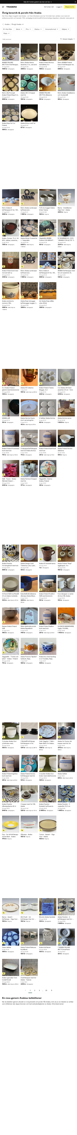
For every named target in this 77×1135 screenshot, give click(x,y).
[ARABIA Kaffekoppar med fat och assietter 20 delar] (66, 260)
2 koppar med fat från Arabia (28, 805)
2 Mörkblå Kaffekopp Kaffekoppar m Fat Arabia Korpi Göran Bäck (29, 742)
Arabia (7, 24)
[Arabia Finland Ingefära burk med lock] (10, 763)
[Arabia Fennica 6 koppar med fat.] (29, 468)
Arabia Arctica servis (64, 418)
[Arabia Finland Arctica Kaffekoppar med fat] (29, 763)
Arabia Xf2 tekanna (27, 388)
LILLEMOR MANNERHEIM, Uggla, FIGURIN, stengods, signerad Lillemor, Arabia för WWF (66, 627)
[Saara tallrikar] (10, 937)
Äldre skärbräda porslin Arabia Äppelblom (28, 627)
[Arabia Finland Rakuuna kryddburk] (29, 937)
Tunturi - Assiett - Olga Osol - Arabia (47, 835)
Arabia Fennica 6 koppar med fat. (29, 480)
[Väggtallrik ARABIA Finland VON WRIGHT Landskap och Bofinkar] (47, 227)
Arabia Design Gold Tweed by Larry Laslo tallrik (28, 565)
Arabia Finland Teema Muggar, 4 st (46, 389)
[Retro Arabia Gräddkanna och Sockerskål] (66, 82)
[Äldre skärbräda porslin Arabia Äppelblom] (29, 616)
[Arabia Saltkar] (66, 763)
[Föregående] (26, 990)
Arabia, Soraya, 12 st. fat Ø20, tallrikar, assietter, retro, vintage (10, 239)
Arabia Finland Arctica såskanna (65, 449)
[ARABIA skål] (10, 407)
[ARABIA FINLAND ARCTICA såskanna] (47, 82)
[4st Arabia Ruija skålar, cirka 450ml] (47, 290)
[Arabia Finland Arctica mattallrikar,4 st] (47, 52)
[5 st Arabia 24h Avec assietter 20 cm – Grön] (66, 377)
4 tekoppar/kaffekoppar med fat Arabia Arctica (29, 449)
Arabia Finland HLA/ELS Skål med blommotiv (47, 595)
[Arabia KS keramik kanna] (47, 553)
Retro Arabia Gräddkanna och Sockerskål (66, 94)
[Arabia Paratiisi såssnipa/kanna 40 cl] (10, 793)
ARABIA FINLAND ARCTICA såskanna (45, 94)
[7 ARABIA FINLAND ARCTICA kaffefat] (66, 937)
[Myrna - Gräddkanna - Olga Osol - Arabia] (66, 197)
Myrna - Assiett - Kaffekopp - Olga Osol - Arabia (10, 918)
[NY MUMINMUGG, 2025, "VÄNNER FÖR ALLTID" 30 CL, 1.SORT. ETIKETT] (66, 227)
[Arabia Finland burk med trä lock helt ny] (10, 260)
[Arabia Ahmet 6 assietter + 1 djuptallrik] (29, 227)
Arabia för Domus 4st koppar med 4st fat (65, 742)
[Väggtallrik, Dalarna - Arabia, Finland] (47, 468)
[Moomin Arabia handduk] (47, 906)
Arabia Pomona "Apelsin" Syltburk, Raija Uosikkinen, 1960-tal (29, 658)
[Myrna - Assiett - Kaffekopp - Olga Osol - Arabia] (10, 906)
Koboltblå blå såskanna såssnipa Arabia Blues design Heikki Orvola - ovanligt (28, 595)
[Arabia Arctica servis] (66, 407)
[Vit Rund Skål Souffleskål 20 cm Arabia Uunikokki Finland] (10, 583)
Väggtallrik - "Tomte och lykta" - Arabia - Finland (10, 658)
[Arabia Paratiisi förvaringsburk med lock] (10, 553)
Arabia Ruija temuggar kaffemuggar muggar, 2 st (28, 302)
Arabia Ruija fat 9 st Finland (8, 124)
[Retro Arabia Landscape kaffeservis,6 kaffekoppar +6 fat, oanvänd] (29, 197)
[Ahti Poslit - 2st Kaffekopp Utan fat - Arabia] (29, 906)
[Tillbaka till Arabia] (3, 24)
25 (46, 990)
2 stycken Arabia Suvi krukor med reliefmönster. (47, 775)
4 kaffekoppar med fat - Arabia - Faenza (29, 979)
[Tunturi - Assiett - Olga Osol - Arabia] (47, 824)
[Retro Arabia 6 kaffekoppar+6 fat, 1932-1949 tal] (10, 197)
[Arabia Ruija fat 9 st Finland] (10, 112)
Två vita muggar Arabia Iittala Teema (47, 209)
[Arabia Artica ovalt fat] (29, 112)
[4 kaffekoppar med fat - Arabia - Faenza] (29, 967)
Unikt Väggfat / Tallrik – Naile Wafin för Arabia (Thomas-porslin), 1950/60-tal (47, 742)
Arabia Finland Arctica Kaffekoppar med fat (28, 775)
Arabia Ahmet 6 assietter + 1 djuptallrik (29, 239)
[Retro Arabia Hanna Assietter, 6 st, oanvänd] (29, 52)
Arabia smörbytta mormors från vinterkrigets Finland (9, 302)
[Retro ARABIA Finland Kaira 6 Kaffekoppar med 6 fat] (66, 52)
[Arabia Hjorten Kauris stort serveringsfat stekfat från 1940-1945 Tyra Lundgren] (29, 407)
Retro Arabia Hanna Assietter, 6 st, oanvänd (29, 63)
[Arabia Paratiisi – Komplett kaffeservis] (47, 793)
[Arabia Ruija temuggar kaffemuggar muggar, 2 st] (29, 290)
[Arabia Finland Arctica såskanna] (66, 438)
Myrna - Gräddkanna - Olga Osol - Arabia (65, 209)
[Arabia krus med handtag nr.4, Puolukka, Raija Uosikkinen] (47, 646)
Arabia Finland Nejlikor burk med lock (46, 627)
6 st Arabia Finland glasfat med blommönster (10, 389)
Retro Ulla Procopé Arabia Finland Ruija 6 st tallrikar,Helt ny (10, 94)
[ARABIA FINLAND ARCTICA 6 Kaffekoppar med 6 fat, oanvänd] (10, 52)
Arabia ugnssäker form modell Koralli (9, 979)
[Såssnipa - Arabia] (29, 824)
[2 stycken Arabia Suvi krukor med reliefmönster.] (47, 763)
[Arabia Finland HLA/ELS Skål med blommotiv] (47, 583)
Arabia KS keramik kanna (47, 563)
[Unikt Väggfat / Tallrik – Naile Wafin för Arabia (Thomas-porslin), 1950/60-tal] (47, 731)
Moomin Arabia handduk (47, 917)
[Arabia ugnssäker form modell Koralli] (10, 967)
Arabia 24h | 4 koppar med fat (28, 94)
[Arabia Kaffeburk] (47, 937)
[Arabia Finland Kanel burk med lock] (47, 438)
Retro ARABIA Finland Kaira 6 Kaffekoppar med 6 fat (66, 64)
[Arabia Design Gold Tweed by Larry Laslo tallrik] (29, 553)
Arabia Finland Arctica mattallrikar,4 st (46, 63)
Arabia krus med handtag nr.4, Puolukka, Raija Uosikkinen (47, 658)
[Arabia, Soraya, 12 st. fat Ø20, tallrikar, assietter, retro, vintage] (10, 227)
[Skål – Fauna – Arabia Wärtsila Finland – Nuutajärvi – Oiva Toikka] (10, 468)
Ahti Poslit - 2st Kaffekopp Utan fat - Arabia (28, 918)
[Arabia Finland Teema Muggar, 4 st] (47, 377)
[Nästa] (51, 990)
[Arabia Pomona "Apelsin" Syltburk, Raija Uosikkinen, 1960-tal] (29, 646)
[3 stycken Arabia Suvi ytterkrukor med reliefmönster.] (10, 731)
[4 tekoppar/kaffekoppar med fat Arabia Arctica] (29, 438)
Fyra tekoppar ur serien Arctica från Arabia (65, 595)
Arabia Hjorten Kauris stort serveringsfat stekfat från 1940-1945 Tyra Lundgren (28, 419)
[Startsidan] (11, 7)
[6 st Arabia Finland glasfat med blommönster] (10, 377)
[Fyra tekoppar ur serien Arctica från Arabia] (66, 583)
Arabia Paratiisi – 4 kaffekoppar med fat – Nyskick (65, 918)
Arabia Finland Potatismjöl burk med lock (10, 449)
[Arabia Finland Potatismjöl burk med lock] (10, 438)
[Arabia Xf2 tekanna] (29, 377)
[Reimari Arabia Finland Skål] (10, 616)
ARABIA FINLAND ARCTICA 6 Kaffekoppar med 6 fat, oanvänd (10, 64)
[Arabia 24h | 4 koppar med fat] (29, 82)
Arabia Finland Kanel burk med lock (47, 449)
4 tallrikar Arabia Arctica (47, 418)
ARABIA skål (6, 418)
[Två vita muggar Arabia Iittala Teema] (47, 197)
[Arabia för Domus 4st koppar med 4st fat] (66, 731)
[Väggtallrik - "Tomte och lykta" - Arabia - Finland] (10, 646)
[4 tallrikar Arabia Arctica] (47, 407)
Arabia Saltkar (62, 774)
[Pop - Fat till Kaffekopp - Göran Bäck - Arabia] (10, 824)
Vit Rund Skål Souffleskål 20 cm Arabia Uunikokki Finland (10, 595)
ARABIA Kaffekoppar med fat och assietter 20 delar (66, 272)
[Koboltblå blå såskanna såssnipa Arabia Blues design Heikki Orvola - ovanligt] (29, 583)
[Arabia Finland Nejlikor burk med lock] (47, 616)
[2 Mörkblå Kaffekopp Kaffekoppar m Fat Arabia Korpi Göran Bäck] (29, 731)
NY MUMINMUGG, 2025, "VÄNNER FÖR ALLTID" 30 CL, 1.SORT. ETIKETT (66, 239)
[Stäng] (75, 2)
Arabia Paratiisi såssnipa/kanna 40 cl (9, 805)
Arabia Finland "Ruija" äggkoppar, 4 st (65, 564)
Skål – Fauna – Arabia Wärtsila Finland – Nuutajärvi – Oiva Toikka (10, 480)
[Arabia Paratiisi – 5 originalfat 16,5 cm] (66, 793)
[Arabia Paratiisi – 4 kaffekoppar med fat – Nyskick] (66, 906)
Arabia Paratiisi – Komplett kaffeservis (46, 805)
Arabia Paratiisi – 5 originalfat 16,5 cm (64, 805)
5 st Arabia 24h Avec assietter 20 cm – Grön (65, 389)
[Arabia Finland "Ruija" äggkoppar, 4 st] (66, 553)
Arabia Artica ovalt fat (28, 123)
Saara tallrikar (6, 947)
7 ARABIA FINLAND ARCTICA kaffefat (64, 948)
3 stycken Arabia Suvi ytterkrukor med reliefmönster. (9, 742)
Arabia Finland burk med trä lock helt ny (10, 272)
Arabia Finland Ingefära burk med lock (9, 775)
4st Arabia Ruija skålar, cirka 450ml (46, 302)
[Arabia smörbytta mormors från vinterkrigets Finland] (10, 290)
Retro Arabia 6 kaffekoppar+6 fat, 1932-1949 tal (10, 209)
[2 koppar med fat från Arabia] (29, 793)
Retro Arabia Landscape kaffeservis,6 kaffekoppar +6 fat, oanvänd (29, 209)
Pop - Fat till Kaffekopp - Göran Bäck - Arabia (10, 835)
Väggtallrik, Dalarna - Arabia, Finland (46, 480)
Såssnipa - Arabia (26, 834)
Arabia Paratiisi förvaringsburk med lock (10, 564)
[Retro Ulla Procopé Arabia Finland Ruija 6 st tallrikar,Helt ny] (10, 82)
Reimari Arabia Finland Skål (9, 627)
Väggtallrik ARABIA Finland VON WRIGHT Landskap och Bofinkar (46, 239)
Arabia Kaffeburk (45, 947)
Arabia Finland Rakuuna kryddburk (28, 948)
